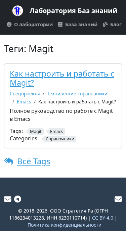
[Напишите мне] (7, 199)
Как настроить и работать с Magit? (62, 78)
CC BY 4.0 (102, 218)
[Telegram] (17, 199)
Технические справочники (77, 93)
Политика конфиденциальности (64, 225)
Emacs (24, 101)
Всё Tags (33, 161)
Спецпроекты (25, 93)
